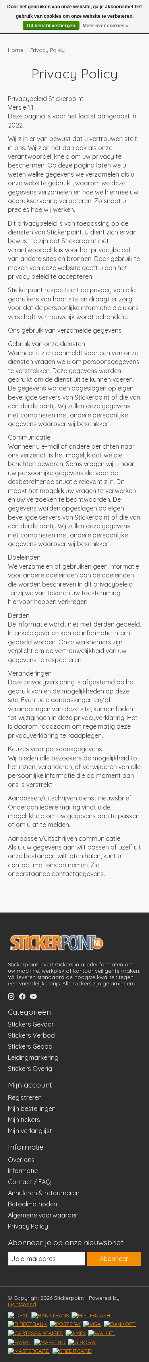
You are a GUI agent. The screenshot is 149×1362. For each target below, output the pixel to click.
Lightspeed (22, 1304)
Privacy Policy (28, 1226)
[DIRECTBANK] (27, 1324)
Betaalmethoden (32, 1204)
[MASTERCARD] (29, 1351)
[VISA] (92, 1324)
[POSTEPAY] (65, 1324)
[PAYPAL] (19, 1342)
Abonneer (114, 1259)
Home (15, 50)
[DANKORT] (120, 1324)
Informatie (23, 1171)
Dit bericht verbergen (51, 26)
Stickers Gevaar (31, 1024)
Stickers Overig (30, 1068)
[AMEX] (76, 1333)
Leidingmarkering (33, 1057)
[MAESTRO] (50, 1342)
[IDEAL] (18, 1315)
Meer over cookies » (106, 26)
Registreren (25, 1097)
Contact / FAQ (29, 1182)
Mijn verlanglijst (30, 1131)
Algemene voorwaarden (43, 1215)
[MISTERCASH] (91, 1315)
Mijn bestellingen (32, 1108)
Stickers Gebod (30, 1046)
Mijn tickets (24, 1120)
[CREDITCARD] (72, 1351)
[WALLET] (101, 1333)
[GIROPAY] (82, 1342)
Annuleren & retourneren (43, 1193)
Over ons (21, 1160)
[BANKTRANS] (50, 1315)
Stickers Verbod (31, 1035)
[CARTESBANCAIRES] (35, 1333)
